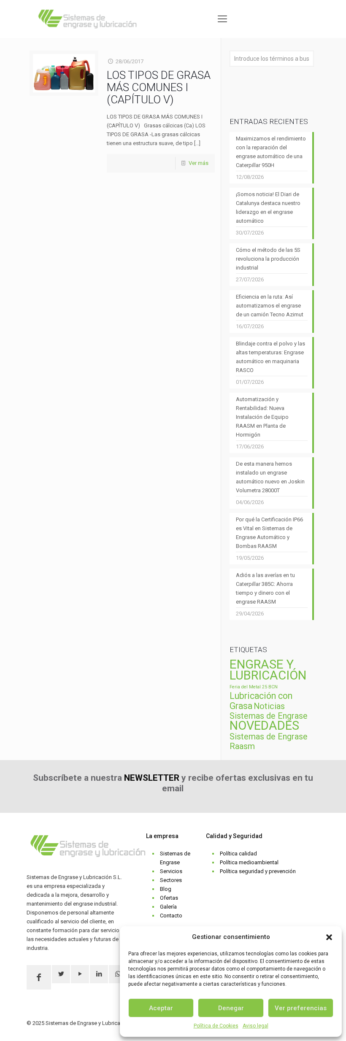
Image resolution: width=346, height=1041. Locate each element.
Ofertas (169, 898)
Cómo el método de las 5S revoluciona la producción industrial (268, 259)
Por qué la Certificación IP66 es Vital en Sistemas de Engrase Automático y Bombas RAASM (269, 532)
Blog (165, 889)
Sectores (171, 880)
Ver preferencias (301, 1008)
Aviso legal (255, 1026)
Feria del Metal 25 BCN (254, 687)
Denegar (231, 1008)
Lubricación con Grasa (261, 700)
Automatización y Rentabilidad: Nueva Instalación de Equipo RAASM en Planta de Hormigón (262, 417)
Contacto (171, 915)
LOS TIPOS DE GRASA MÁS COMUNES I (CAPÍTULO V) (159, 87)
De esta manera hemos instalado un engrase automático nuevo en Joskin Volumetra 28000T (270, 477)
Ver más (198, 163)
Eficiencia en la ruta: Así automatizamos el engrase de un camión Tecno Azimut (269, 306)
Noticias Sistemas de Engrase (269, 711)
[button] (329, 937)
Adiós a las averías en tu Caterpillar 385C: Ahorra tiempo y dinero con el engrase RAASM (265, 588)
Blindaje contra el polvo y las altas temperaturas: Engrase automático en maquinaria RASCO (270, 356)
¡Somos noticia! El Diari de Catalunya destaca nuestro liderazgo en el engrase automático (268, 207)
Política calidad (238, 853)
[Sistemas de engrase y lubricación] (87, 19)
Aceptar (161, 1008)
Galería (168, 906)
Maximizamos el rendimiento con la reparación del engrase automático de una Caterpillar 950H (271, 151)
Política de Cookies (216, 1026)
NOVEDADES (264, 725)
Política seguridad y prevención (258, 871)
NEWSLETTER (151, 778)
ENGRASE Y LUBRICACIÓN (268, 669)
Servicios (171, 871)
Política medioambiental (249, 862)
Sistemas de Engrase (175, 858)
